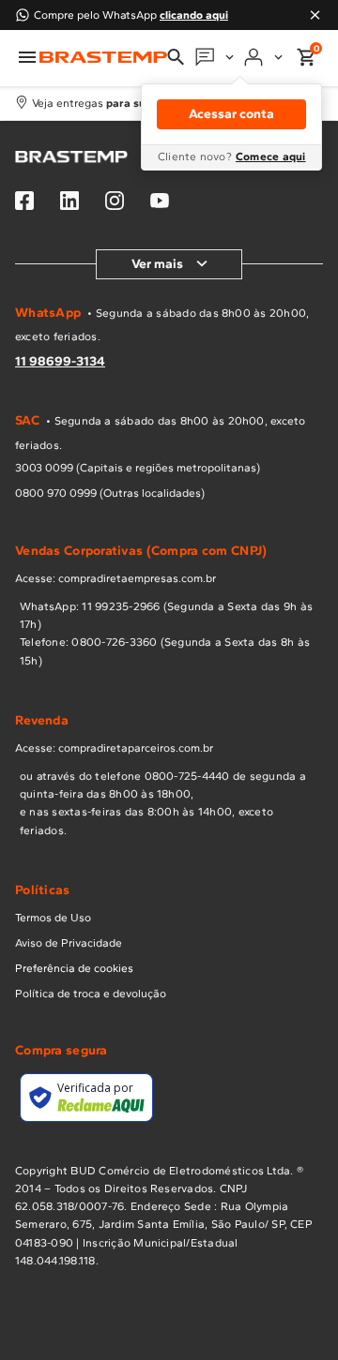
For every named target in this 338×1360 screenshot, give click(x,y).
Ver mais (157, 264)
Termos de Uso (53, 917)
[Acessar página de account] (265, 57)
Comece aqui (271, 156)
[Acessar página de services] (216, 57)
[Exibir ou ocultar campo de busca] (175, 57)
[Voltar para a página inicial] (103, 58)
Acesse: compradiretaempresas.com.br (115, 578)
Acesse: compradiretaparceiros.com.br (114, 748)
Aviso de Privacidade (68, 942)
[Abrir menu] (27, 57)
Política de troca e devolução (90, 993)
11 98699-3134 (60, 361)
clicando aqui (194, 15)
